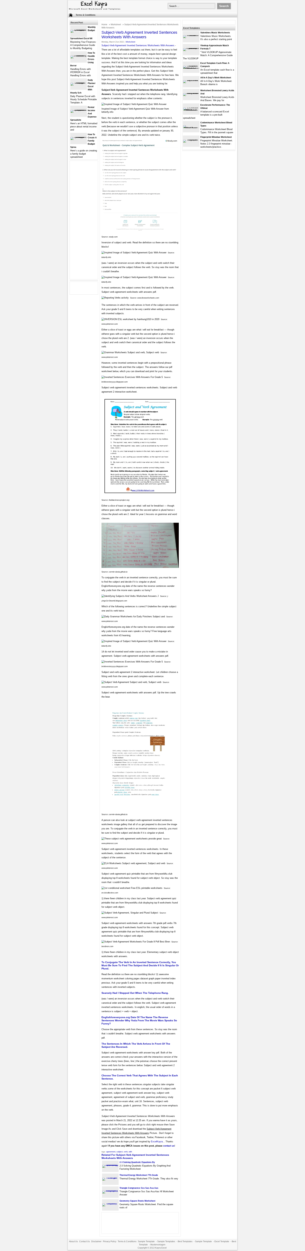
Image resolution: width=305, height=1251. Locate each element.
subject (119, 1152)
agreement (110, 1152)
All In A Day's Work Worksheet (215, 77)
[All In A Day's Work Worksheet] (191, 80)
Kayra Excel (161, 1248)
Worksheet (116, 24)
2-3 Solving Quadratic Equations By (137, 1162)
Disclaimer (96, 1241)
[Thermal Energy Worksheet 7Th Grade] (110, 1177)
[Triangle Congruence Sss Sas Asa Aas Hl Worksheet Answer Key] (110, 1190)
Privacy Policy (109, 1241)
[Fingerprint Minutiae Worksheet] (191, 139)
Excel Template (221, 1241)
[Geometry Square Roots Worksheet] (110, 1203)
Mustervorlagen (157, 1244)
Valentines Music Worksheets (215, 32)
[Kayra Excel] (94, 10)
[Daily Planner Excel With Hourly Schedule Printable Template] (78, 82)
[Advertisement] (84, 222)
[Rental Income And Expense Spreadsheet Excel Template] (78, 109)
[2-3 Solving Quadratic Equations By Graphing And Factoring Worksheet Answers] (110, 1164)
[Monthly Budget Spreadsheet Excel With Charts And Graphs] (78, 29)
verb (126, 1152)
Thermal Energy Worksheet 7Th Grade (138, 1175)
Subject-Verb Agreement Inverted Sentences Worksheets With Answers (137, 45)
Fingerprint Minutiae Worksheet (216, 137)
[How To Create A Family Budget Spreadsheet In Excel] (78, 137)
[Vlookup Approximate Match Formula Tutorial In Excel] (191, 48)
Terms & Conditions (85, 15)
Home (104, 24)
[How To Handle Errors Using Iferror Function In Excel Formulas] (78, 55)
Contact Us (84, 1241)
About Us (73, 1241)
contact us (168, 1145)
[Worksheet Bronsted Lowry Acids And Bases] (191, 93)
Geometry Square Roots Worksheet (137, 1201)
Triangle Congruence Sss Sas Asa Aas (138, 1188)
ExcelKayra (157, 1141)
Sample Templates (166, 1241)
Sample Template (146, 1241)
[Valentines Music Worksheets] (191, 35)
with (130, 1152)
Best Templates (185, 1241)
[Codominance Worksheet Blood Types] (191, 128)
